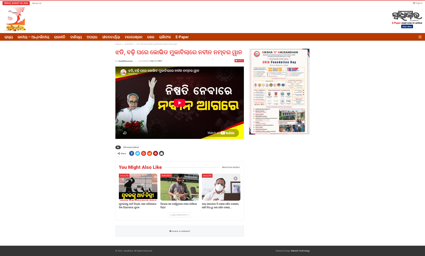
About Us (36, 3)
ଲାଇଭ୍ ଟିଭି (124, 175)
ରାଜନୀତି (59, 37)
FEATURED (166, 175)
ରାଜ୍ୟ (8, 37)
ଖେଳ (150, 37)
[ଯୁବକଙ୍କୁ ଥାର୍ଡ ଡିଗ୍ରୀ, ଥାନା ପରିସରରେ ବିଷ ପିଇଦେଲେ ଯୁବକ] (138, 187)
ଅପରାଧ (92, 37)
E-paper (182, 37)
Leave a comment (180, 231)
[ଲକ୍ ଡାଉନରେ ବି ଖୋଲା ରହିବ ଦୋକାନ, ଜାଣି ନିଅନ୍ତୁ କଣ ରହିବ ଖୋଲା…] (221, 187)
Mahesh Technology (300, 251)
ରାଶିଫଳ (165, 37)
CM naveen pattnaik (131, 147)
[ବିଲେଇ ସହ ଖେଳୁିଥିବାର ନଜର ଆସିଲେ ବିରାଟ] (179, 187)
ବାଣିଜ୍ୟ (76, 37)
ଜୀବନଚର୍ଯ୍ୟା (111, 37)
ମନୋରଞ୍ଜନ (133, 37)
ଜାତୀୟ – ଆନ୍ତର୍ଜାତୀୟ (33, 37)
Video (240, 61)
